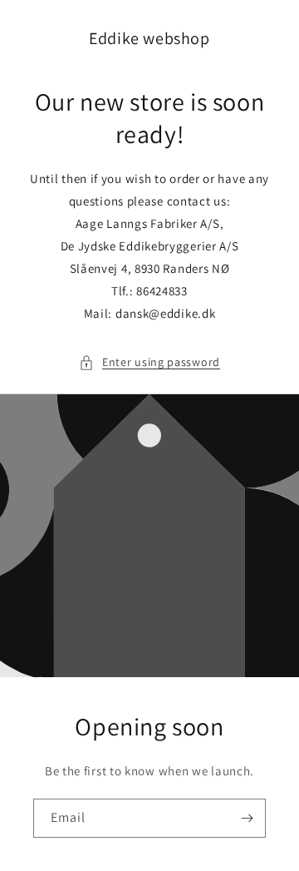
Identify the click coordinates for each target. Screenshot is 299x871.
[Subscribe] (246, 818)
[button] (149, 362)
